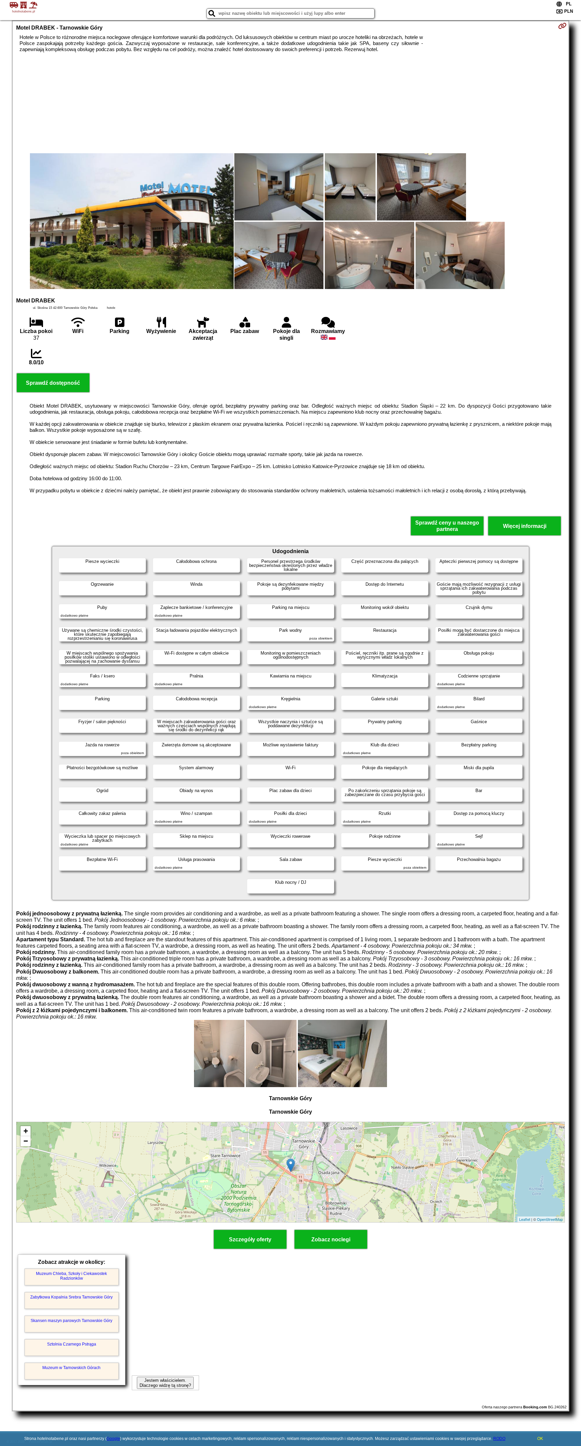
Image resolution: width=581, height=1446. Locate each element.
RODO (499, 1438)
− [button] (26, 1141)
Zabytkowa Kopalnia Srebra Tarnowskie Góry (71, 1297)
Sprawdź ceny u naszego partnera (447, 526)
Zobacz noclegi (330, 1239)
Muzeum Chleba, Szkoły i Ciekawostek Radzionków (71, 1276)
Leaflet (524, 1219)
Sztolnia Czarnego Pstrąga (71, 1344)
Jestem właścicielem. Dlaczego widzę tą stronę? (165, 1383)
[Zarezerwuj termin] (562, 26)
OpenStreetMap (550, 1219)
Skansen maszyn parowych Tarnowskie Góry (71, 1320)
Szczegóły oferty (250, 1239)
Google (113, 1438)
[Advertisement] (290, 103)
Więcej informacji (524, 526)
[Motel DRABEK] (132, 221)
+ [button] (26, 1131)
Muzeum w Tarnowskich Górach (71, 1367)
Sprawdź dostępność (53, 383)
